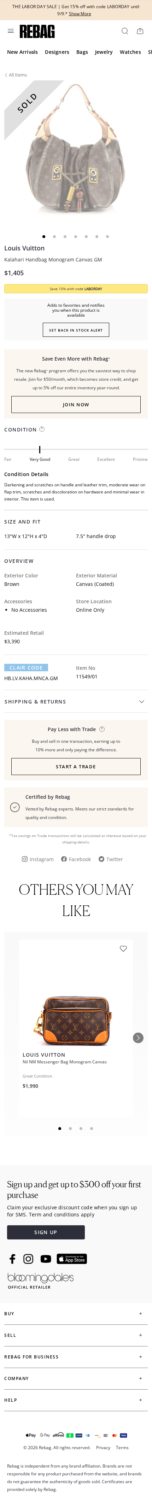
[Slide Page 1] (60, 1128)
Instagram (42, 859)
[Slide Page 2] (70, 1128)
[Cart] (140, 30)
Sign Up (45, 1232)
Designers (57, 52)
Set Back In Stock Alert (76, 330)
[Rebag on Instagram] (28, 1259)
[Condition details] (42, 429)
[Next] (138, 1038)
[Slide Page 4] (91, 1128)
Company (16, 1378)
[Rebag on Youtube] (47, 1259)
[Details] (102, 729)
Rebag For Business (31, 1357)
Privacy (103, 1448)
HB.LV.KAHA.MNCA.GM (31, 678)
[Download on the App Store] (72, 1259)
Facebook (80, 859)
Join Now (76, 404)
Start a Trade (76, 766)
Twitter (114, 859)
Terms (122, 1448)
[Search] (124, 30)
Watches (130, 52)
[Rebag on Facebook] (13, 1259)
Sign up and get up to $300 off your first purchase (74, 1189)
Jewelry (104, 52)
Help (10, 1400)
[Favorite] (123, 949)
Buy (9, 1314)
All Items (18, 75)
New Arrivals (22, 52)
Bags (82, 52)
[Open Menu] (10, 31)
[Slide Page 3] (81, 1128)
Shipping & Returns (35, 701)
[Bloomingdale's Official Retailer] (40, 1279)
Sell (10, 1335)
